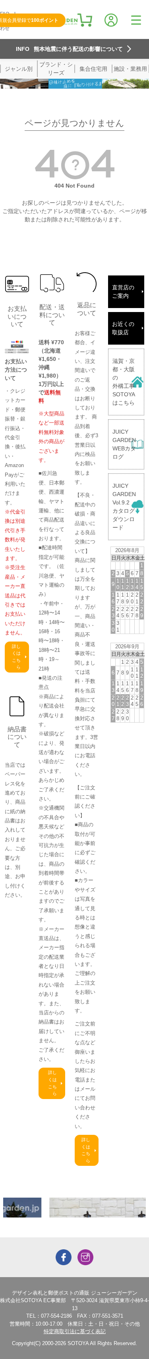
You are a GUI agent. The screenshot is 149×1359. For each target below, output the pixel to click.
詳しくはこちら (16, 657)
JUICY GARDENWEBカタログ (124, 444)
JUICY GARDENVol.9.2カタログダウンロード (124, 507)
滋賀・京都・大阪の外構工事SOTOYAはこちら (123, 382)
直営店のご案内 (123, 291)
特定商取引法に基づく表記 (75, 1331)
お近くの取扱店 (123, 328)
